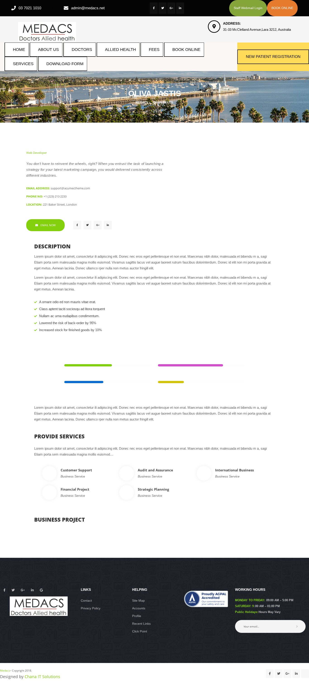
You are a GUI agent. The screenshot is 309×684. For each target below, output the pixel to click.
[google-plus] (171, 8)
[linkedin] (180, 8)
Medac (5, 670)
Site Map (138, 600)
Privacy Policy (90, 608)
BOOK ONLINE (282, 8)
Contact (86, 600)
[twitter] (162, 8)
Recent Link (141, 623)
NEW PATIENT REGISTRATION (273, 57)
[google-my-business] (305, 673)
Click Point (139, 631)
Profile (136, 616)
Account (138, 608)
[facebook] (154, 8)
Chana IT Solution (42, 676)
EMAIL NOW (48, 225)
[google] (41, 590)
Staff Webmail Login (248, 8)
